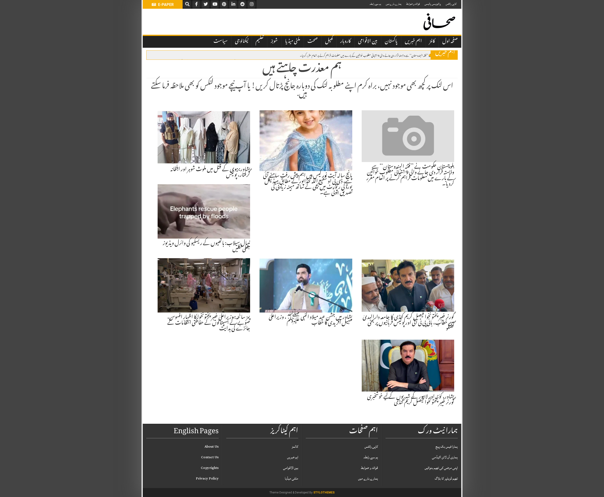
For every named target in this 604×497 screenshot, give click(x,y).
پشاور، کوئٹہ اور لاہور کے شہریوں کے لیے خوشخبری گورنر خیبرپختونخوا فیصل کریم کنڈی (410, 400)
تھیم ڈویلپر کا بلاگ (446, 478)
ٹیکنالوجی (241, 41)
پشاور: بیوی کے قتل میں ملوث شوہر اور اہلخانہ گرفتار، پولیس (210, 173)
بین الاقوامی (368, 41)
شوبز (274, 41)
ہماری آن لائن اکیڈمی (445, 457)
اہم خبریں (413, 41)
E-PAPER (165, 4)
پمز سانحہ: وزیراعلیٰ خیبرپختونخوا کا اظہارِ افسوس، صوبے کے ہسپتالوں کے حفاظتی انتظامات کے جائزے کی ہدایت (208, 323)
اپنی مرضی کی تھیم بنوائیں (441, 467)
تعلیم (260, 41)
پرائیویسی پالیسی (432, 4)
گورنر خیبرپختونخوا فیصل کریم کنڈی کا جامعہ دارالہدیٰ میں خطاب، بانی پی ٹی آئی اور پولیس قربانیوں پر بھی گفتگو (408, 323)
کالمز (432, 41)
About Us (212, 446)
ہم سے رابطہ (375, 4)
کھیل (329, 41)
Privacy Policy (207, 478)
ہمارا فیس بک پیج (447, 446)
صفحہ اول (450, 41)
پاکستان (391, 41)
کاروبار (345, 41)
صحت (312, 41)
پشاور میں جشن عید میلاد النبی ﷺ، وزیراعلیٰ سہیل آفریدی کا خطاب (310, 320)
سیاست (221, 41)
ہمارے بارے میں (393, 4)
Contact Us (210, 457)
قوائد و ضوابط (413, 4)
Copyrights (210, 467)
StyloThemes (324, 492)
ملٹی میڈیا (292, 41)
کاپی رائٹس (451, 4)
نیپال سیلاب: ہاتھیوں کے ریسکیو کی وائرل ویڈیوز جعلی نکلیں (206, 247)
